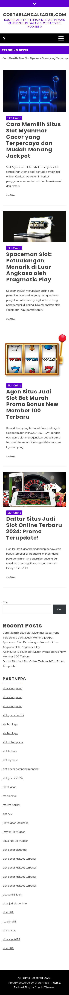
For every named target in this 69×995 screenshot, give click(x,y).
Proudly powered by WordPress (28, 982)
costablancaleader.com (34, 15)
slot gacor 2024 (13, 778)
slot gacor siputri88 (15, 849)
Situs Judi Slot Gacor (15, 840)
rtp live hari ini (11, 805)
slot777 (8, 813)
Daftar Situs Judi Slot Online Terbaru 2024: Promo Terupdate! (34, 528)
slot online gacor (13, 742)
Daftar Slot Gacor (14, 831)
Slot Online (14, 118)
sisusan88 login (12, 894)
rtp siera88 (10, 921)
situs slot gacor (12, 688)
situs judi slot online (15, 903)
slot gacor (9, 930)
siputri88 (8, 912)
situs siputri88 (11, 939)
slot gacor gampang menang (21, 769)
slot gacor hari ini (13, 715)
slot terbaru (10, 751)
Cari (5, 602)
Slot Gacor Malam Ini (15, 823)
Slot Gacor (9, 787)
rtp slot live (10, 796)
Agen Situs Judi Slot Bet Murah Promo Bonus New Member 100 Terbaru (32, 404)
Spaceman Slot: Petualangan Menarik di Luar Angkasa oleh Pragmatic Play (29, 267)
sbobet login (10, 724)
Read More (10, 195)
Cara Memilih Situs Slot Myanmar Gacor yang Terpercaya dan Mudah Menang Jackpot (33, 140)
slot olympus (10, 760)
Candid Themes (45, 987)
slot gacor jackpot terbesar (19, 858)
